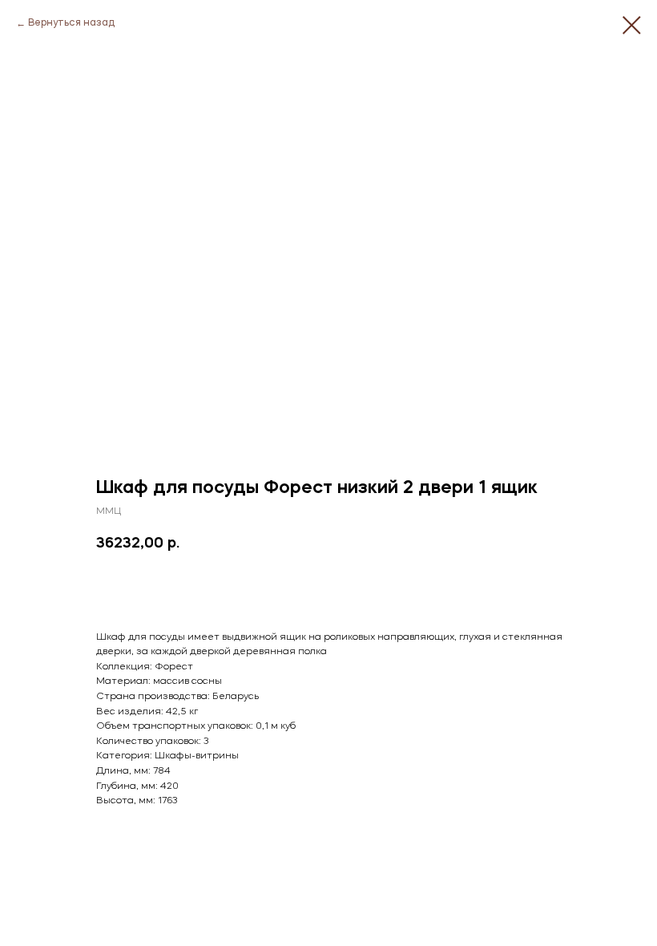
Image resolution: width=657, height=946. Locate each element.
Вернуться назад (71, 23)
